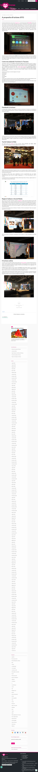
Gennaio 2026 (14, 374)
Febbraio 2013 (14, 635)
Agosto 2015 (14, 579)
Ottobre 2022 (14, 443)
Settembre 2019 (14, 495)
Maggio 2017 (14, 540)
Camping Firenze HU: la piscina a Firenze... (28, 767)
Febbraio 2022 (14, 456)
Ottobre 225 (14, 650)
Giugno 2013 (14, 628)
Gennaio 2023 (14, 437)
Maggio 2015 (14, 585)
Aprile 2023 (13, 432)
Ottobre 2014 (14, 598)
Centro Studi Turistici (22, 66)
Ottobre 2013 (14, 620)
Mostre (13, 692)
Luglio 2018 (13, 514)
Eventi (22, 8)
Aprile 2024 (13, 411)
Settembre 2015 (14, 577)
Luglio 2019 (13, 497)
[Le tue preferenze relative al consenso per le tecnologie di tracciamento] (36, 770)
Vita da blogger (14, 720)
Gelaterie (13, 679)
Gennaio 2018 (14, 525)
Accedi (3, 311)
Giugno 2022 (14, 450)
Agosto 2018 (14, 512)
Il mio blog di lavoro (25, 755)
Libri (12, 688)
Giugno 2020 (14, 482)
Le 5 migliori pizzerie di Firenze (26, 769)
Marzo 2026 (13, 370)
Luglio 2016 (13, 559)
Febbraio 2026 (14, 372)
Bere (19, 8)
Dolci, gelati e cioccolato (15, 671)
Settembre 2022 (14, 445)
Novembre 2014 (14, 596)
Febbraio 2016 (14, 568)
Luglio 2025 (13, 385)
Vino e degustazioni (15, 716)
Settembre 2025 (14, 381)
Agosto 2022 (14, 447)
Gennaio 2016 (14, 570)
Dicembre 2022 (14, 439)
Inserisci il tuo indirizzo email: (16, 739)
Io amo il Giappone (25, 757)
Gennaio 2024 (14, 415)
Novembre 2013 (14, 618)
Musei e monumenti (15, 694)
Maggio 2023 (14, 430)
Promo (13, 701)
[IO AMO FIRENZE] (0, 8)
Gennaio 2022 (14, 458)
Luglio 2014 (13, 603)
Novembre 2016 (14, 551)
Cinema (13, 664)
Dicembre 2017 (14, 527)
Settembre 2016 (14, 555)
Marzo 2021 (13, 471)
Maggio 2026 (14, 366)
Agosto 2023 (14, 424)
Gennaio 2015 (14, 592)
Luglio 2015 (13, 581)
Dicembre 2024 (14, 398)
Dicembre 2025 (14, 376)
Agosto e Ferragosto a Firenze (17, 328)
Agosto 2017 (14, 534)
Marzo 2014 (13, 611)
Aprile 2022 (13, 452)
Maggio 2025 (14, 389)
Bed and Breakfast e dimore (16, 660)
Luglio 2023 (13, 426)
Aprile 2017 (13, 542)
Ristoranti (13, 703)
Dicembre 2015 (14, 572)
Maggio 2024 (14, 409)
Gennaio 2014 (14, 615)
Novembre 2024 (14, 400)
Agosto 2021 (14, 465)
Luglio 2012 (13, 648)
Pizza (12, 699)
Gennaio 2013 (14, 637)
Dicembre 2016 (14, 549)
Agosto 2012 (14, 646)
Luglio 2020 (13, 480)
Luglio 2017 (13, 536)
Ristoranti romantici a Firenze (16, 349)
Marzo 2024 (13, 413)
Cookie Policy (10, 764)
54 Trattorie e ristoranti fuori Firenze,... (28, 763)
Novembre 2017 (14, 529)
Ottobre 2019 (14, 493)
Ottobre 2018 (14, 508)
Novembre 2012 (14, 641)
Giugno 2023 (14, 428)
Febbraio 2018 (14, 523)
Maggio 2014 (14, 607)
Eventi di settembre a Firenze (16, 354)
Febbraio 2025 (14, 394)
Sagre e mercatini (14, 705)
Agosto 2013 (14, 624)
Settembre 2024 (14, 404)
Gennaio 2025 (14, 396)
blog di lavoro (17, 22)
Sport (12, 709)
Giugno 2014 (14, 605)
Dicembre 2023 (14, 417)
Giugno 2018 (14, 516)
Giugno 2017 (14, 538)
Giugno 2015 (14, 583)
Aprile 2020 (13, 484)
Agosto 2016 (14, 557)
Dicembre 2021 (14, 460)
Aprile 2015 (13, 587)
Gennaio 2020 (14, 488)
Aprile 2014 (13, 609)
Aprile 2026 (13, 368)
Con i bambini (14, 668)
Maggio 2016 (14, 562)
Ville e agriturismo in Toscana (16, 714)
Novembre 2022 (14, 441)
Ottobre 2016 (14, 553)
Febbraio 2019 (14, 501)
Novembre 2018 (14, 506)
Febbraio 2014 (14, 613)
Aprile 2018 (13, 519)
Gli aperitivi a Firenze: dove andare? (27, 765)
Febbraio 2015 (14, 590)
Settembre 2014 (14, 600)
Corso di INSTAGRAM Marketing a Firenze (28, 761)
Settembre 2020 (14, 478)
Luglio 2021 (13, 467)
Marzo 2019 (13, 499)
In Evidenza (13, 681)
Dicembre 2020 (14, 475)
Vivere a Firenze (14, 722)
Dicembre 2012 (14, 639)
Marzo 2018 (13, 521)
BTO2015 (29, 22)
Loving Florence (24, 758)
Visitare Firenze (33, 8)
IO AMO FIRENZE (5, 754)
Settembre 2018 (14, 510)
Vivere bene (27, 8)
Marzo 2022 (13, 454)
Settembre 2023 (14, 422)
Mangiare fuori (14, 8)
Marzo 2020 (13, 486)
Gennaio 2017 (14, 547)
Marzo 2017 (13, 544)
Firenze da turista (14, 675)
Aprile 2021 (13, 469)
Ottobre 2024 (14, 402)
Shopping (13, 707)
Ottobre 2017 (14, 531)
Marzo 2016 (13, 566)
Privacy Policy (4, 764)
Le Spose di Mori (14, 351)
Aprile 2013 (13, 631)
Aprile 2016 (13, 564)
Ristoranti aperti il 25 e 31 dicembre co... (28, 770)
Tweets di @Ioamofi (14, 749)
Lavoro (13, 686)
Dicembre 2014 (14, 594)
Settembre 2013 (14, 622)
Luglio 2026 (13, 363)
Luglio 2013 (13, 626)
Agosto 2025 (14, 383)
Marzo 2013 (13, 633)
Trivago (12, 143)
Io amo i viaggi (24, 756)
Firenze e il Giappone (15, 677)
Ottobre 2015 (14, 575)
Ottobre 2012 (14, 643)
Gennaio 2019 (14, 503)
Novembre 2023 (14, 419)
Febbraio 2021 (14, 473)
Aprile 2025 (13, 391)
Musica (13, 696)
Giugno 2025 (14, 387)
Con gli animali (14, 666)
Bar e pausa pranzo (14, 658)
